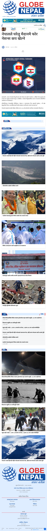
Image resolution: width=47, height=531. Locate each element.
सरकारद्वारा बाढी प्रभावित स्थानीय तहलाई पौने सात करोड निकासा (17, 275)
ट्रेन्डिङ (3, 350)
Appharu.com (36, 529)
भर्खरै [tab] (4, 314)
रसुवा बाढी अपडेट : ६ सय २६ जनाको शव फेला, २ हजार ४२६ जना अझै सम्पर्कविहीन (21, 327)
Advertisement (12, 528)
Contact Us (19, 529)
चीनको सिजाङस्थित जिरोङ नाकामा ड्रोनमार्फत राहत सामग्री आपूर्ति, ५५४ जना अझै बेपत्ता (22, 318)
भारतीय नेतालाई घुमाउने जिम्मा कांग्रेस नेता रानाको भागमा (15, 216)
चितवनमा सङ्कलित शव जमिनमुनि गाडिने (11, 323)
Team (7, 528)
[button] (44, 25)
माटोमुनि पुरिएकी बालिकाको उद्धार (10, 305)
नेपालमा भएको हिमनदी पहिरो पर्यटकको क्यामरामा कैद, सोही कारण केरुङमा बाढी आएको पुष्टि (23, 156)
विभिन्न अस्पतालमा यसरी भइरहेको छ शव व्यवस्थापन (14, 245)
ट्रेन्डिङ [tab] (42, 314)
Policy (16, 528)
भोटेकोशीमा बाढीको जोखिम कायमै (10, 186)
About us (3, 529)
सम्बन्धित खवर (6, 128)
